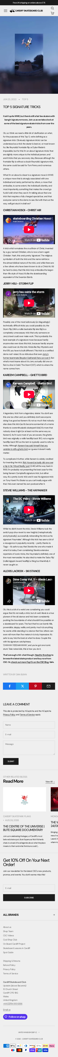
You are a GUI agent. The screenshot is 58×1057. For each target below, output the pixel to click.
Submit (11, 761)
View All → (50, 781)
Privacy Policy (9, 714)
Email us (6, 1009)
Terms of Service (27, 714)
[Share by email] (48, 686)
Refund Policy (9, 965)
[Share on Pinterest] (35, 686)
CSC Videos (8, 935)
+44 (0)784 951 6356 (12, 1003)
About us (7, 927)
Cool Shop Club (10, 939)
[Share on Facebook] (9, 686)
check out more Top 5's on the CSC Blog (30, 662)
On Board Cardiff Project (14, 943)
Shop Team (8, 931)
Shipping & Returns (11, 961)
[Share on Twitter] (22, 686)
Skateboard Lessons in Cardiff (16, 948)
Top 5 (25, 99)
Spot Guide (8, 952)
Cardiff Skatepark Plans (17, 816)
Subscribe (29, 897)
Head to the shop (43, 655)
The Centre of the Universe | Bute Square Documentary (23, 828)
